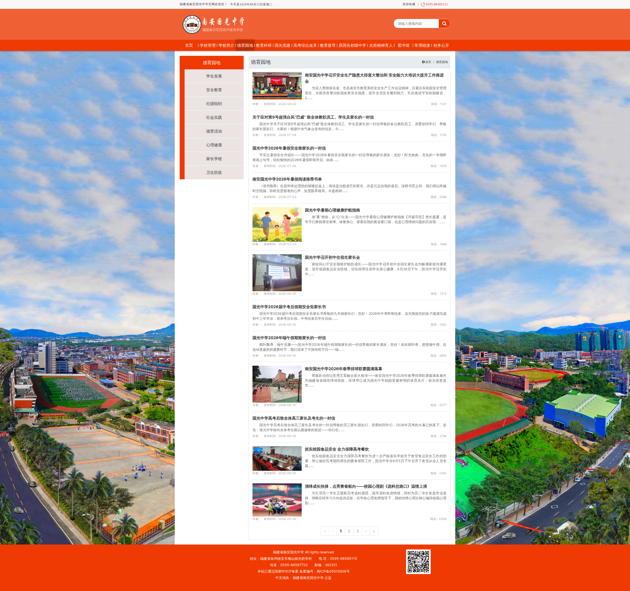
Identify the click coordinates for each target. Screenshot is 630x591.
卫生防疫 (214, 172)
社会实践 (214, 117)
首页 (428, 62)
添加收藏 (409, 4)
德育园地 (442, 62)
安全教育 (214, 89)
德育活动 (214, 131)
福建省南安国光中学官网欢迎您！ (204, 4)
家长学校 (214, 158)
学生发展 (214, 76)
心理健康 (214, 144)
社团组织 (214, 103)
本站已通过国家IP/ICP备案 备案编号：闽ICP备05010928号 (303, 571)
